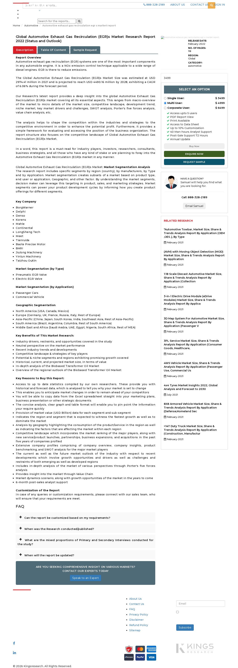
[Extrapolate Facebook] (14, 643)
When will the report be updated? (46, 554)
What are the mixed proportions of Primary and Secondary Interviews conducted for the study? (85, 541)
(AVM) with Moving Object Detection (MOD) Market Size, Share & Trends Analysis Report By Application (194, 255)
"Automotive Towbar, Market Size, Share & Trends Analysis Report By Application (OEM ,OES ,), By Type (194, 233)
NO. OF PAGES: (197, 48)
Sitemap (134, 630)
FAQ (132, 609)
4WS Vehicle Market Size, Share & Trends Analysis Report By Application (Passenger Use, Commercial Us (193, 366)
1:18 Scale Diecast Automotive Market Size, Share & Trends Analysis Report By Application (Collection (193, 277)
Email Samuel (194, 206)
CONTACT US (199, 4)
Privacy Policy (138, 614)
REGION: (193, 55)
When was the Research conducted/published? (56, 528)
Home (16, 25)
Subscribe (185, 627)
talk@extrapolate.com (28, 624)
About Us (135, 598)
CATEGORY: (195, 62)
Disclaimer (136, 619)
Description (24, 50)
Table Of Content (53, 50)
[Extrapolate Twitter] (37, 648)
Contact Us (136, 604)
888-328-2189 (155, 4)
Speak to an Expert (85, 578)
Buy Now (194, 146)
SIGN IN (219, 4)
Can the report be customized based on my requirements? (64, 517)
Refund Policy (138, 625)
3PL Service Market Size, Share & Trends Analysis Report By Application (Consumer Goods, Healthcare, (193, 344)
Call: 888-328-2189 (194, 197)
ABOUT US (177, 4)
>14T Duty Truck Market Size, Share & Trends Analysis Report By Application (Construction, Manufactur (190, 429)
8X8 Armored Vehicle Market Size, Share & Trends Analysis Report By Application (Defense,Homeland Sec (192, 407)
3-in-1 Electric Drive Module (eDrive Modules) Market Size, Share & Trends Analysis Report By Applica (190, 300)
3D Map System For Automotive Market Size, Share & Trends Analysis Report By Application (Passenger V (194, 322)
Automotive (31, 25)
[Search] (79, 21)
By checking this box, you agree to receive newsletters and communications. (202, 616)
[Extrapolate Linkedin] (14, 652)
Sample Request (85, 50)
